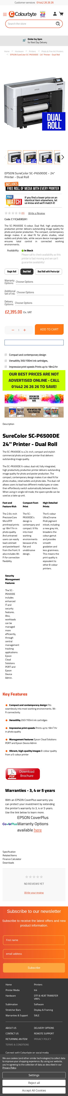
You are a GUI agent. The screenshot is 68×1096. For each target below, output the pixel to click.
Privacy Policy (42, 1039)
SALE (36, 1015)
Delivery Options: (9, 302)
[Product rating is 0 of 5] (13, 213)
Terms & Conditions (17, 1044)
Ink (35, 990)
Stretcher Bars (13, 1010)
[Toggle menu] (5, 14)
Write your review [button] (34, 893)
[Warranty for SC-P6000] (10, 823)
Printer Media (13, 990)
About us (11, 1028)
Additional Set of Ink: (10, 292)
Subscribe (34, 967)
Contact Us (12, 1033)
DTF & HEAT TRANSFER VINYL (46, 997)
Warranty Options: (9, 281)
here (38, 830)
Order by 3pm (36, 40)
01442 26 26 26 (45, 2)
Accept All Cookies (34, 1090)
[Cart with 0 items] (61, 14)
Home (9, 984)
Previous (5, 157)
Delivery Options (44, 1028)
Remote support (44, 1033)
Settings (34, 1075)
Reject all (34, 1083)
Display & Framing (43, 1010)
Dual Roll (27, 271)
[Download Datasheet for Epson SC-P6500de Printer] (22, 774)
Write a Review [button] (36, 213)
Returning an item (16, 1039)
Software (39, 1004)
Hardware (11, 995)
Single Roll (11, 271)
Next (62, 157)
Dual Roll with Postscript (48, 271)
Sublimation (12, 1004)
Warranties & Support (17, 1015)
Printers (38, 984)
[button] (34, 398)
